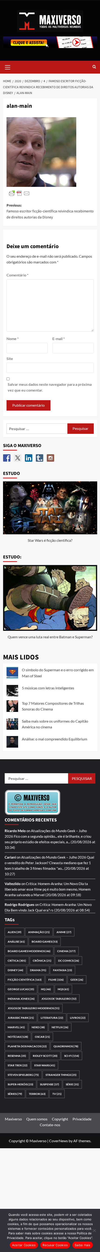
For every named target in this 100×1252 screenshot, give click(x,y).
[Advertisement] (50, 1198)
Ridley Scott (45, 1055)
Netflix (60, 1027)
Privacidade (82, 1119)
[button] (7, 66)
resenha (17, 1055)
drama (38, 970)
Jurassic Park (21, 1017)
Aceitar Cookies (24, 1245)
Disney (15, 970)
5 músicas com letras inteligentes (48, 688)
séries (15, 1094)
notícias (18, 1036)
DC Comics (68, 960)
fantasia (62, 970)
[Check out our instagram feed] (50, 458)
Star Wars (44, 1065)
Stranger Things (61, 1075)
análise (16, 941)
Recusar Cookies (55, 1245)
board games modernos (29, 951)
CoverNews (58, 1140)
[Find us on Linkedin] (28, 458)
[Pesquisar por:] (37, 428)
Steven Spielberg (23, 1075)
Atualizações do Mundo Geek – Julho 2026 (53, 857)
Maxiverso (13, 1119)
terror (37, 1094)
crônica (42, 960)
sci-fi (71, 1055)
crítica (17, 960)
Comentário (17, 275)
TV (57, 1094)
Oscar (42, 1036)
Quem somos (36, 1119)
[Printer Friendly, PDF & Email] (19, 193)
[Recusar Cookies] (94, 1230)
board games (45, 941)
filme (56, 979)
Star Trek (17, 1065)
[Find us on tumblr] (39, 458)
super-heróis (20, 1084)
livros (78, 1017)
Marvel (16, 1027)
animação (39, 932)
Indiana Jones (21, 998)
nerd (38, 1027)
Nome (13, 338)
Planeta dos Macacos (27, 1046)
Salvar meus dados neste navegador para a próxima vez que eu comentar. (50, 387)
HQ (46, 989)
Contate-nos (50, 1124)
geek (76, 979)
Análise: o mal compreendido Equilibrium (54, 739)
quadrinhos (65, 1046)
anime (64, 932)
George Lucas (21, 989)
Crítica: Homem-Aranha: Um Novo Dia (55, 884)
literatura (52, 1017)
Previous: (50, 211)
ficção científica (25, 979)
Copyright (60, 1119)
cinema (66, 951)
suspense (49, 1084)
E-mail (58, 338)
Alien (14, 932)
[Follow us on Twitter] (17, 458)
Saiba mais (82, 1245)
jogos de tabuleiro (59, 998)
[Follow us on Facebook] (6, 458)
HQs (63, 989)
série (72, 1084)
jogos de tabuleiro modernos (34, 1008)
